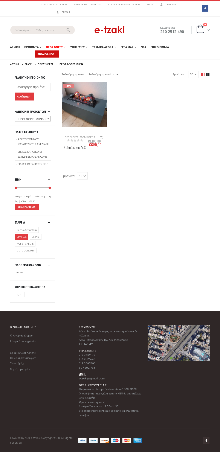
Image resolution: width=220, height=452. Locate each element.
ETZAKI (36, 236)
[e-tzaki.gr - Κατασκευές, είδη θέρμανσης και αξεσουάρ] (110, 30)
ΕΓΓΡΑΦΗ (67, 12)
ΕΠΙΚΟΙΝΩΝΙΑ (160, 47)
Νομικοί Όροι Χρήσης (22, 353)
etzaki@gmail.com (92, 378)
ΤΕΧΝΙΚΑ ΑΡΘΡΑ (102, 47)
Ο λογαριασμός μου (54, 4)
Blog (150, 4)
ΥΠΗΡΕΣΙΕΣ (77, 47)
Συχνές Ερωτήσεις (20, 369)
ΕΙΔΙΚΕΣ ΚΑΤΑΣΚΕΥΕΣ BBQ (33, 164)
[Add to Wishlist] (102, 137)
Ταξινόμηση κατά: (73, 74)
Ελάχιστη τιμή (23, 196)
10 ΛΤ (20, 294)
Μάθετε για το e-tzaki (87, 4)
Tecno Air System (27, 229)
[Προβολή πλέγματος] (203, 74)
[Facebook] (205, 8)
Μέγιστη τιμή (43, 196)
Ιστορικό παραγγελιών (23, 341)
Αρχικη (15, 47)
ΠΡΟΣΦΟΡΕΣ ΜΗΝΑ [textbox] (31, 119)
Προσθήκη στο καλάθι (67, 89)
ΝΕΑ (143, 47)
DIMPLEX (21, 236)
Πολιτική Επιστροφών (23, 358)
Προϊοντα (31, 47)
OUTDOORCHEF (26, 250)
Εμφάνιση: (179, 74)
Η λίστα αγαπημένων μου (124, 4)
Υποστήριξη (17, 363)
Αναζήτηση (24, 96)
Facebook (206, 440)
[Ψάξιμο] (68, 30)
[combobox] (33, 119)
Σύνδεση (170, 4)
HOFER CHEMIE (25, 243)
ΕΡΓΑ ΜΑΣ (127, 47)
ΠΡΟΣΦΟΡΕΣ (71, 137)
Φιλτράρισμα (26, 207)
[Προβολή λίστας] (208, 74)
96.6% (20, 272)
